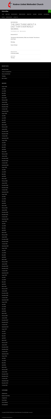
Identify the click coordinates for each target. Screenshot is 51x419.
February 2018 (4, 315)
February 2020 (4, 261)
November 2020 (5, 241)
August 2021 (4, 221)
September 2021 (5, 219)
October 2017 (4, 324)
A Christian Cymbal (15, 52)
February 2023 (4, 180)
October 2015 (4, 378)
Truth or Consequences (6, 71)
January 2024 (4, 156)
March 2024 (4, 151)
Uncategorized (5, 404)
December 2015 (5, 374)
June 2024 (4, 144)
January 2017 (4, 344)
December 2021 (5, 212)
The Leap (13, 57)
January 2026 (4, 102)
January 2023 (4, 183)
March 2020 (4, 259)
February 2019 (4, 288)
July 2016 (4, 358)
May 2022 (4, 201)
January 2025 (4, 129)
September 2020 (5, 245)
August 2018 (4, 302)
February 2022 (4, 207)
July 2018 (4, 304)
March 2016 (4, 367)
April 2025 (4, 122)
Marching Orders (5, 69)
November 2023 (5, 160)
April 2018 (4, 311)
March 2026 (4, 97)
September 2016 (5, 353)
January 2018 (4, 317)
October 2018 (4, 297)
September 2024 (5, 138)
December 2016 (5, 347)
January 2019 (4, 290)
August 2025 (4, 113)
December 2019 (5, 266)
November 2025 (5, 106)
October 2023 (4, 162)
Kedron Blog (5, 11)
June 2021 (4, 225)
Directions (8, 14)
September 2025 (5, 111)
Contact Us (16, 17)
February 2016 (4, 369)
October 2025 (4, 108)
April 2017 (4, 338)
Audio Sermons (46, 14)
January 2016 (4, 371)
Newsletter (29, 14)
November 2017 (5, 322)
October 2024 (4, 135)
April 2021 (4, 230)
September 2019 (5, 272)
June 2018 (4, 306)
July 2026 (4, 88)
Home (3, 14)
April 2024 (4, 149)
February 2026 (4, 100)
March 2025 (4, 124)
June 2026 (4, 91)
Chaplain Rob (4, 397)
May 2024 (4, 147)
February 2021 (4, 234)
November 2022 (5, 187)
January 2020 (4, 263)
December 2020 (5, 239)
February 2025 (4, 126)
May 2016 (4, 362)
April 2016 (4, 365)
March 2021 (4, 232)
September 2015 (5, 380)
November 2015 (5, 376)
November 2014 (5, 383)
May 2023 (4, 174)
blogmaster (23, 31)
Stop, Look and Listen (6, 73)
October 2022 (4, 189)
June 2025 (4, 117)
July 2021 (4, 223)
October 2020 (4, 243)
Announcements (14, 14)
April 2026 (4, 95)
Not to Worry (4, 78)
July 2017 (4, 331)
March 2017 (4, 340)
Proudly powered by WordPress (7, 417)
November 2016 (5, 349)
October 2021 (4, 216)
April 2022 (4, 203)
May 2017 (4, 335)
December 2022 (5, 185)
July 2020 (4, 250)
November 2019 (5, 268)
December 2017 (5, 320)
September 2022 (5, 192)
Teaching (3, 76)
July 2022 (4, 196)
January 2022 (4, 210)
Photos (3, 17)
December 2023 (5, 158)
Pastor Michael (14, 22)
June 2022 (4, 198)
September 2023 (5, 165)
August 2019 (4, 275)
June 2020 (4, 252)
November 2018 (5, 295)
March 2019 (4, 286)
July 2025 (4, 115)
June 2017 (4, 333)
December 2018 (5, 293)
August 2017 (4, 329)
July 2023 (4, 169)
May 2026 (4, 93)
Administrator (4, 393)
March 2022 (4, 205)
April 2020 (4, 257)
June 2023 (4, 171)
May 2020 (4, 254)
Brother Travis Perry (6, 395)
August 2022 (4, 194)
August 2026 (4, 86)
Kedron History (9, 17)
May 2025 (4, 120)
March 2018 (4, 313)
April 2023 (4, 176)
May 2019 (4, 281)
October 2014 (4, 385)
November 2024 (5, 133)
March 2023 (4, 178)
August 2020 (4, 248)
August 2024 (4, 140)
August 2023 (4, 167)
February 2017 (4, 342)
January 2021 (4, 237)
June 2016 (4, 360)
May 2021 (4, 228)
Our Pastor (40, 14)
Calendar (34, 14)
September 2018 (5, 299)
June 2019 (4, 279)
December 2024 (5, 131)
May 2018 (4, 308)
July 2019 (4, 277)
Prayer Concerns (22, 14)
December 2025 (5, 104)
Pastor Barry (4, 400)
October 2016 (4, 351)
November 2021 (5, 214)
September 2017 (5, 326)
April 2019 (4, 284)
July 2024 (4, 142)
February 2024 (4, 153)
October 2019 (4, 270)
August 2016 (4, 356)
